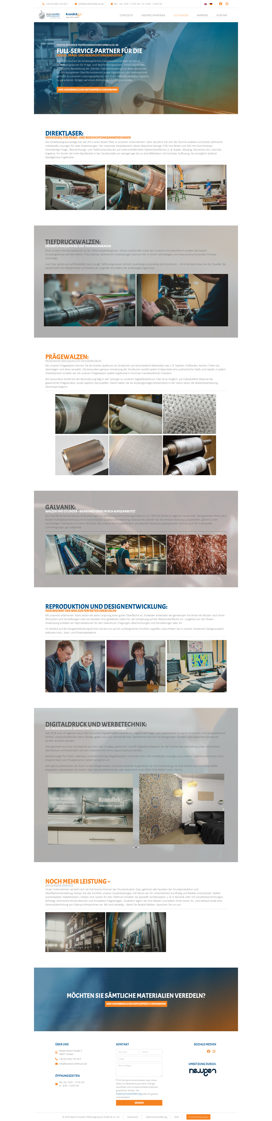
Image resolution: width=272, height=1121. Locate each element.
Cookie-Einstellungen (198, 1116)
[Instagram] (227, 4)
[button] (48, 809)
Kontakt (222, 15)
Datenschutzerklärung (129, 1093)
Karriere (202, 15)
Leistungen (181, 15)
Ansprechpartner (153, 15)
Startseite (126, 15)
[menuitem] (205, 4)
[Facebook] (221, 4)
